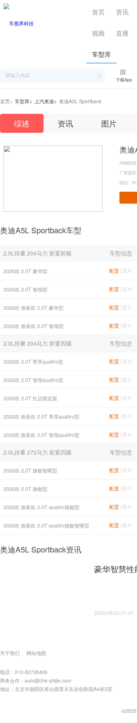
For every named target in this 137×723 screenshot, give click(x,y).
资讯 (122, 11)
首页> (6, 101)
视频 (98, 32)
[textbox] (52, 76)
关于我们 (10, 652)
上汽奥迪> (45, 101)
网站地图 (36, 652)
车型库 (101, 53)
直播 (122, 32)
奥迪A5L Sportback (80, 101)
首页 (98, 11)
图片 (109, 123)
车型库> (23, 101)
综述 (22, 123)
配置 (114, 270)
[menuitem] (98, 10)
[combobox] (52, 76)
